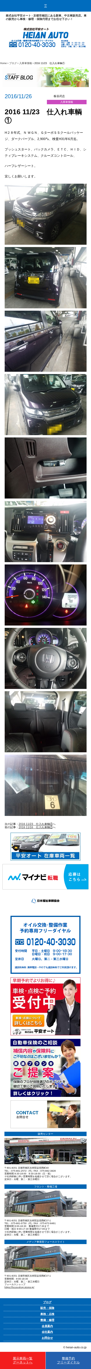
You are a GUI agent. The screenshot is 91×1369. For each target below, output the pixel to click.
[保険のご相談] (45, 1040)
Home (3, 63)
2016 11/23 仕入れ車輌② (36, 824)
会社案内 (47, 1331)
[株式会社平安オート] (45, 29)
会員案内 (47, 1326)
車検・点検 (47, 1314)
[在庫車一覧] (45, 834)
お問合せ (47, 1338)
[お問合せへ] (45, 1102)
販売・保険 (47, 1308)
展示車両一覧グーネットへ (22, 1360)
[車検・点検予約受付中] (45, 979)
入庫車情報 (25, 63)
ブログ (13, 63)
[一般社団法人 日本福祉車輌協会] (45, 891)
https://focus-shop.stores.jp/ (19, 1287)
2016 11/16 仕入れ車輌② (36, 827)
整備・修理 (47, 1320)
